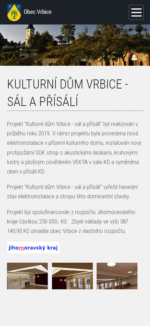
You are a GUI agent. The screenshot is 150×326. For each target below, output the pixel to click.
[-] (27, 276)
